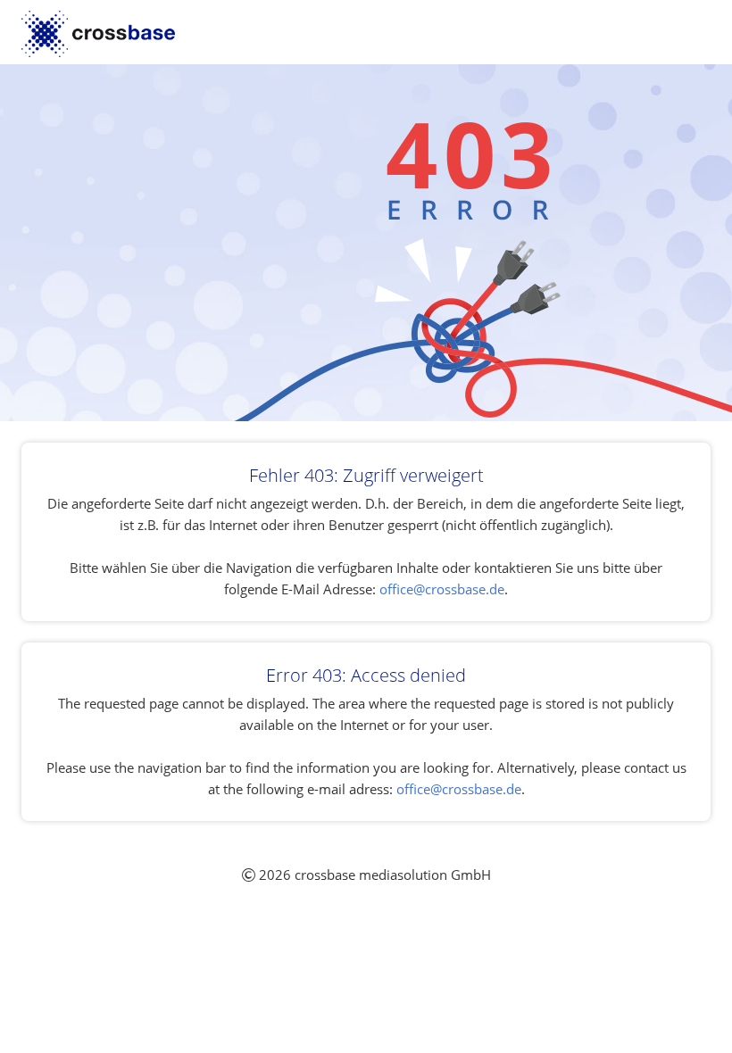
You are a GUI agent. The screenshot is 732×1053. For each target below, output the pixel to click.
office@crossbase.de (441, 589)
